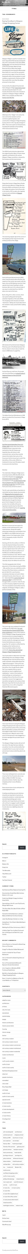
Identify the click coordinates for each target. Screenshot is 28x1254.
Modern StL (5, 864)
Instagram (5, 857)
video (3, 1122)
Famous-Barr (6, 1143)
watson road (19, 1205)
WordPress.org (6, 1224)
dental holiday (6, 1016)
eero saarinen (7, 1140)
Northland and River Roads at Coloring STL (14, 890)
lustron (4, 1035)
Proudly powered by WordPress (10, 1250)
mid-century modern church (10, 1042)
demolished (5, 1013)
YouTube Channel (7, 880)
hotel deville (17, 1152)
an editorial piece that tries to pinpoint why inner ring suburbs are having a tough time (14, 482)
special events (6, 1099)
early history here (20, 88)
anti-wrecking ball (8, 1132)
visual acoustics (7, 1202)
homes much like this (8, 97)
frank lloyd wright (17, 1143)
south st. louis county (8, 1096)
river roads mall (7, 1182)
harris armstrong (7, 1152)
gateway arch (20, 1146)
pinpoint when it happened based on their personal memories (13, 375)
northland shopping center (10, 1173)
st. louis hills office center (10, 1196)
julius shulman (7, 1158)
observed (5, 1074)
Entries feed (5, 1218)
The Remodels (6, 870)
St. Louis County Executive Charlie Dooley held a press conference (13, 630)
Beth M (4, 973)
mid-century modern (8, 1038)
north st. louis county (8, 1067)
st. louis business (7, 1103)
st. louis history (6, 1116)
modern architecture (8, 1055)
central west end (7, 1135)
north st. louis (6, 1064)
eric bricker (16, 1140)
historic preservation (8, 1026)
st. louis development (8, 1109)
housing (4, 1029)
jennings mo (18, 1155)
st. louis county (6, 1106)
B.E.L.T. (6, 2)
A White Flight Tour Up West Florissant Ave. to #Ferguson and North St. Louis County (13, 932)
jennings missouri (8, 1155)
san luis (5, 1185)
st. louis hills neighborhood (10, 1193)
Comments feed (6, 1221)
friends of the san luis (9, 1146)
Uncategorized (6, 1119)
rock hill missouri (18, 1182)
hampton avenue (18, 1149)
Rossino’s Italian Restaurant (16, 949)
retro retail (5, 1083)
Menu (14, 8)
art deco (4, 1006)
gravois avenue (7, 1149)
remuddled (5, 1080)
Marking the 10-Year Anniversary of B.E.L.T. (13, 927)
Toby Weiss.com (6, 873)
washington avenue (8, 1205)
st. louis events (6, 1112)
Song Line (5, 867)
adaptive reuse (6, 1000)
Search (4, 844)
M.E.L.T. (4, 861)
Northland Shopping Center (10, 1071)
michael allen (6, 1164)
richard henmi (20, 1179)
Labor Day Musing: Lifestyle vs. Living (12, 919)
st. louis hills (6, 1191)
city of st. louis (6, 1010)
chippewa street (18, 1135)
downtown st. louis (18, 1138)
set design (5, 1090)
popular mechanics (7, 1077)
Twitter (4, 877)
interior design (6, 1032)
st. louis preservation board (10, 1199)
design (4, 1019)
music (4, 1058)
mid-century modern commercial (11, 1045)
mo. (4, 1167)
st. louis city (6, 1188)
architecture (5, 1003)
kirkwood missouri (18, 1158)
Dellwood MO (7, 1138)
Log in (4, 1215)
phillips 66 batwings (8, 1179)
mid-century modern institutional (11, 1048)
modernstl (10, 1167)
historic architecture (8, 1022)
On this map (5, 64)
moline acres (6, 1170)
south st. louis (6, 1093)
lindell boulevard (17, 1161)
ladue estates (7, 1161)
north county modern (8, 1061)
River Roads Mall (6, 1087)
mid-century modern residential (11, 1051)
